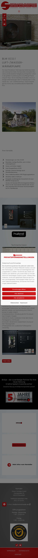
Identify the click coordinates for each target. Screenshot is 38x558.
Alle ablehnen (19, 294)
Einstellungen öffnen (19, 289)
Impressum (23, 303)
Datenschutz (15, 303)
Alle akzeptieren (19, 298)
